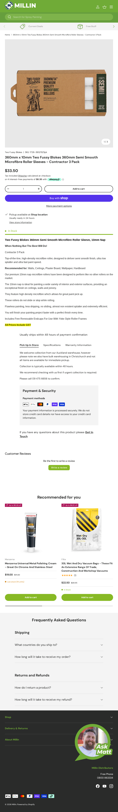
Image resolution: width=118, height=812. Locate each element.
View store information (20, 222)
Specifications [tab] (52, 345)
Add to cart (79, 188)
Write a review (59, 467)
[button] (104, 7)
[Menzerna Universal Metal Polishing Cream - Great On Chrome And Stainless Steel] (31, 529)
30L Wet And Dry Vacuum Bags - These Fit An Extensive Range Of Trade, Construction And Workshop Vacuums (87, 567)
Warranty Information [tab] (78, 345)
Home (7, 35)
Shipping (22, 175)
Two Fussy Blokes (13, 152)
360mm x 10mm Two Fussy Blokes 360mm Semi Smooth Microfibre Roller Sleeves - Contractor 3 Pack (57, 35)
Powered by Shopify (26, 804)
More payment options (59, 206)
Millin (14, 804)
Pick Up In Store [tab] (29, 345)
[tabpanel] (59, 366)
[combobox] (59, 17)
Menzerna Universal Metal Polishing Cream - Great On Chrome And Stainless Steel (30, 565)
